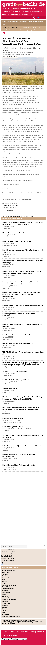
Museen (4, 581)
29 (12, 560)
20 (8, 559)
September (35, 11)
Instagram (34, 17)
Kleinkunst (5, 590)
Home (4, 27)
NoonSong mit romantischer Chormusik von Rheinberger (22, 305)
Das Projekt (5, 632)
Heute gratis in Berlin (29, 8)
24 (2, 560)
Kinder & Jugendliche (9, 600)
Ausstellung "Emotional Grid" (13, 418)
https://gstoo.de (11, 211)
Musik (4, 594)
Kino (3, 579)
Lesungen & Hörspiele (9, 585)
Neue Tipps (13, 8)
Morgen (5, 11)
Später (4, 14)
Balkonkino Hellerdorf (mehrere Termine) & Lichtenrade (21, 446)
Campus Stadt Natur (11, 205)
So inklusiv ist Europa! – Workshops (15, 371)
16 (13, 557)
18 (4, 559)
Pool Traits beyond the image (12, 427)
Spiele (4, 609)
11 (4, 557)
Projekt (19, 17)
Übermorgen (16, 11)
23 (13, 559)
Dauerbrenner (26, 14)
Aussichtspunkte (7, 576)
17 (2, 559)
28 (10, 560)
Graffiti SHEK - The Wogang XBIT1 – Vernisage (18, 380)
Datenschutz (6, 636)
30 (13, 560)
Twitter (38, 17)
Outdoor (4, 607)
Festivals (5, 574)
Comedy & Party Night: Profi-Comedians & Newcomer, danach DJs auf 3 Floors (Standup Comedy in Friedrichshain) (21, 294)
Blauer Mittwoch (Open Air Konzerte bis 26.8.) (18, 465)
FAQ (25, 17)
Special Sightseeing (8, 570)
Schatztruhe (6, 603)
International (6, 592)
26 (6, 560)
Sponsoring (32, 632)
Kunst (4, 583)
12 (6, 557)
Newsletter (14, 14)
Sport (4, 611)
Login (43, 17)
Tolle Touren (13, 56)
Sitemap (14, 636)
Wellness (5, 601)
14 (10, 557)
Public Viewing (6, 587)
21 (10, 559)
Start (4, 8)
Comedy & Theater (8, 589)
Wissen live (5, 596)
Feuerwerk (5, 578)
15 (12, 557)
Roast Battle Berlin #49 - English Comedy (16, 241)
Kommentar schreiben (17, 216)
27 (8, 560)
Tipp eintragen (12, 27)
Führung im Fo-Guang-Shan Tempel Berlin (17, 343)
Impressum (41, 632)
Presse (13, 632)
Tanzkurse (5, 614)
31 (2, 562)
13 (8, 557)
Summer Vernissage (9, 388)
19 (6, 559)
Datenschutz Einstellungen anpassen (14, 639)
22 (12, 559)
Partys (4, 612)
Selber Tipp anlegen (8, 17)
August (26, 11)
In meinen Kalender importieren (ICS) (3, 33)
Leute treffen (6, 598)
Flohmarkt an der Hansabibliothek (14, 233)
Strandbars (5, 605)
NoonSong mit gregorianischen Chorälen (16, 335)
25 (4, 560)
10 (2, 557)
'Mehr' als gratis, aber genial (11, 616)
